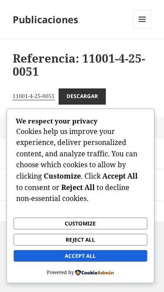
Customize (80, 223)
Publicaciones (45, 19)
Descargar (82, 96)
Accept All (80, 256)
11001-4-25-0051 (34, 96)
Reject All (80, 239)
